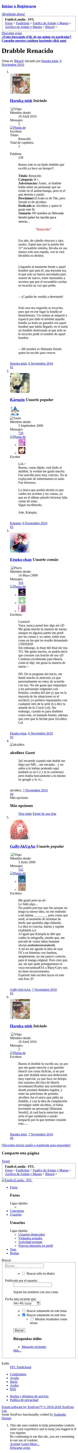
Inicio (13, 1381)
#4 (11, 794)
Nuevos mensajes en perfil (35, 1245)
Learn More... (30, 1444)
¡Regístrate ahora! (13, 14)
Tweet (6, 1161)
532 (20, 869)
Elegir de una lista (44, 813)
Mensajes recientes (34, 1347)
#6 (11, 1138)
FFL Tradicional (20, 1367)
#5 (11, 993)
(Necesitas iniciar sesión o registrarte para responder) (36, 1145)
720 (20, 433)
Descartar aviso (12, 33)
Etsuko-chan (21, 559)
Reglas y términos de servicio (29, 1396)
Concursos (17, 1211)
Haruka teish (49, 61)
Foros (13, 1187)
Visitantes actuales (30, 1238)
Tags (13, 1249)
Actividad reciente (30, 1242)
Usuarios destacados (31, 1234)
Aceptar (15, 1444)
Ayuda (14, 1378)
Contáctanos (18, 1374)
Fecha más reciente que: (20, 1299)
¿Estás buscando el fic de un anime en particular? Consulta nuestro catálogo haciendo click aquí (36, 38)
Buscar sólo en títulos (40, 1273)
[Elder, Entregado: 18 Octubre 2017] (14, 411)
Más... (17, 1350)
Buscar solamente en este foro (46, 1315)
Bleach (19, 61)
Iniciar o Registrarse (19, 6)
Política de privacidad (24, 1400)
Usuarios (16, 1214)
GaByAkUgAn (22, 846)
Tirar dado (25, 813)
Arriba (14, 1385)
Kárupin (17, 399)
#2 (11, 527)
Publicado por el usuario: (21, 1280)
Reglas (14, 1253)
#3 (11, 737)
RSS (13, 1389)
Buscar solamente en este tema (46, 1311)
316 (20, 583)
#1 (11, 367)
